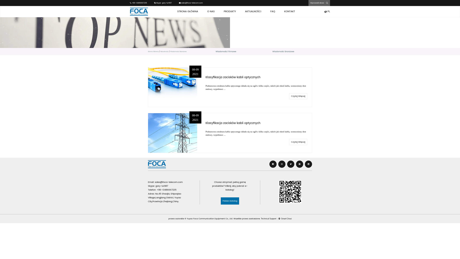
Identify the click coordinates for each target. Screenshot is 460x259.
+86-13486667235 (139, 3)
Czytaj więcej (298, 96)
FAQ (272, 12)
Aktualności (253, 12)
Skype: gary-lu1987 (164, 3)
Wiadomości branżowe (283, 51)
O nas (211, 12)
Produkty (230, 12)
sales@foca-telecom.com (192, 3)
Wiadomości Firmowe (226, 51)
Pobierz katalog (230, 201)
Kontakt (289, 12)
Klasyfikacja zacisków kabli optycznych (233, 77)
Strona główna (187, 12)
